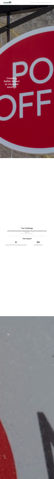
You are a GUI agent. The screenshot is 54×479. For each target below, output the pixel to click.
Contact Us (50, 2)
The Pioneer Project (39, 2)
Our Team (47, 2)
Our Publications (43, 2)
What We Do (31, 2)
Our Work (35, 2)
